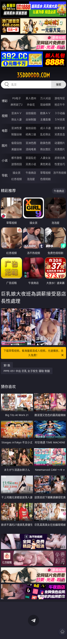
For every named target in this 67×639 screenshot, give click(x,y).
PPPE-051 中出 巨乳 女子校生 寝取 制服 (27, 371)
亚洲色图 (31, 143)
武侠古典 (60, 158)
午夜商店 (31, 172)
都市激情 (16, 158)
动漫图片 (60, 143)
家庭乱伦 (31, 158)
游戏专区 (60, 98)
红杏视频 (16, 179)
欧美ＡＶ (45, 113)
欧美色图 (45, 143)
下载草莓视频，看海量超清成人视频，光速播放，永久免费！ (33, 353)
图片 (5, 146)
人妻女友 (45, 158)
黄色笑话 (45, 164)
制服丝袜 (16, 134)
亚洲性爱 (16, 128)
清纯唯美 (31, 149)
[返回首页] (62, 631)
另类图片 (60, 149)
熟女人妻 (16, 119)
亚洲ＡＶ (16, 113)
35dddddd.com (33, 75)
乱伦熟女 (45, 134)
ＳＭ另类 (60, 119)
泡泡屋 (31, 179)
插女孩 (16, 172)
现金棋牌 (45, 104)
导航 (5, 175)
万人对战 (45, 98)
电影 (5, 131)
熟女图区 (45, 149)
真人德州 (31, 98)
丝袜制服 (31, 119)
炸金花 (31, 104)
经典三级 (31, 134)
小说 (5, 160)
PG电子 (16, 98)
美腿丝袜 (16, 149)
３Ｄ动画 (60, 113)
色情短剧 (45, 179)
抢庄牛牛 (60, 104)
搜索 (58, 84)
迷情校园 (16, 164)
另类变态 (60, 134)
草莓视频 (45, 172)
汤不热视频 (59, 172)
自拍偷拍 (31, 113)
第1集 (7, 365)
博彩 (5, 101)
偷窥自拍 (16, 143)
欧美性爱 (60, 128)
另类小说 (31, 164)
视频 (5, 116)
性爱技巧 (60, 164)
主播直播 (45, 119)
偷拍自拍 (31, 128)
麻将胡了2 (17, 104)
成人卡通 (45, 128)
